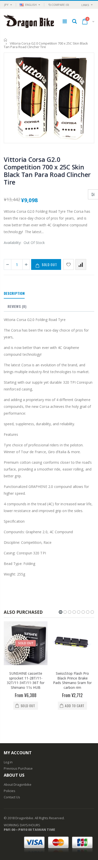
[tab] (14, 294)
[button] (60, 612)
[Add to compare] (80, 264)
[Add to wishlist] (68, 264)
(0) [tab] (17, 306)
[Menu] (65, 21)
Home (6, 40)
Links (85, 5)
